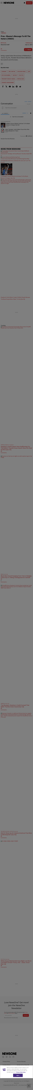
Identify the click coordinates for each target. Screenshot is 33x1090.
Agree (17, 1075)
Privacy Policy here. (21, 1072)
